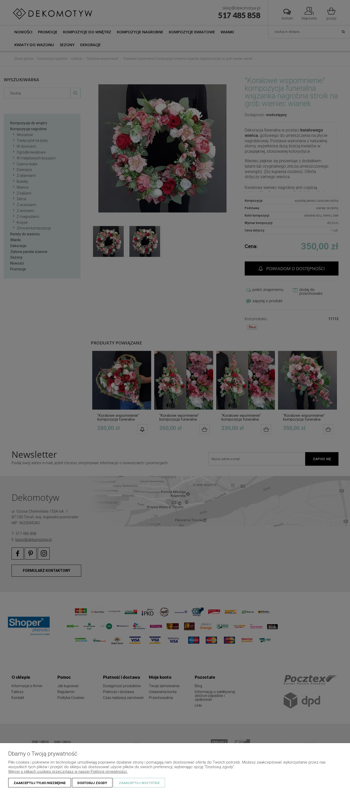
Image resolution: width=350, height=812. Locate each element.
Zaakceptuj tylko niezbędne (40, 783)
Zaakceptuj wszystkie (139, 783)
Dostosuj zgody (92, 783)
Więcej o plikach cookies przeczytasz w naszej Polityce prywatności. (68, 771)
